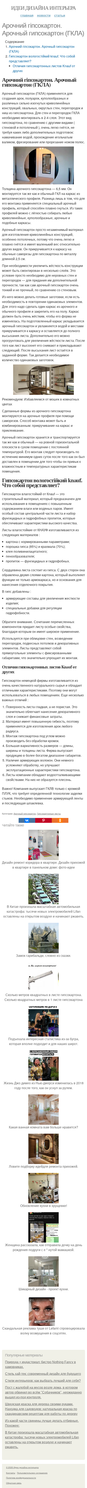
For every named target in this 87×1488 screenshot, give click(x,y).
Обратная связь (13, 1483)
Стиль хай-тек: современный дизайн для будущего (43, 1373)
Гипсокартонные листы (49, 813)
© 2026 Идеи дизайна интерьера (22, 1467)
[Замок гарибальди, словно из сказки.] (43, 950)
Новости (44, 15)
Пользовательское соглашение (32, 1472)
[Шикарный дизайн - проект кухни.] (43, 1284)
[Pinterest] (43, 820)
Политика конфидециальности (21, 1477)
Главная (26, 15)
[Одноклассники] (60, 820)
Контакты (10, 1472)
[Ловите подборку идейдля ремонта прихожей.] (43, 1161)
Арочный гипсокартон (25, 813)
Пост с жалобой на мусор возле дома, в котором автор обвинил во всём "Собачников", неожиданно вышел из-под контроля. (43, 1392)
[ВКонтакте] (27, 820)
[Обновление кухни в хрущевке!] (43, 1200)
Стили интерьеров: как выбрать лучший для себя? (43, 1380)
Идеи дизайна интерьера (43, 7)
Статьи (59, 15)
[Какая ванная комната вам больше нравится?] (43, 1122)
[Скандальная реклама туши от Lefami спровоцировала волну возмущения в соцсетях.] (43, 1323)
